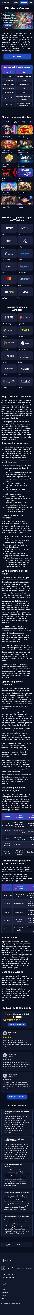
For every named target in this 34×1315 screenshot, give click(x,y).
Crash (20, 122)
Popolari (4, 122)
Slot (27, 122)
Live (12, 122)
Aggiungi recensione (17, 1024)
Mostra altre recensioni (17, 1096)
